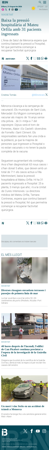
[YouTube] (16, 9)
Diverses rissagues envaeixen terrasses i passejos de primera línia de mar (23, 292)
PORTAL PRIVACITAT (31, 446)
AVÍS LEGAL (23, 446)
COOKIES (4, 446)
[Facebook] (9, 9)
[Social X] (6, 9)
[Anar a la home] (3, 9)
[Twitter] (27, 58)
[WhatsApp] (42, 58)
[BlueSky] (20, 9)
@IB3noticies (38, 95)
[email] (38, 58)
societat (7, 14)
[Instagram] (12, 9)
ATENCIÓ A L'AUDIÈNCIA (13, 446)
